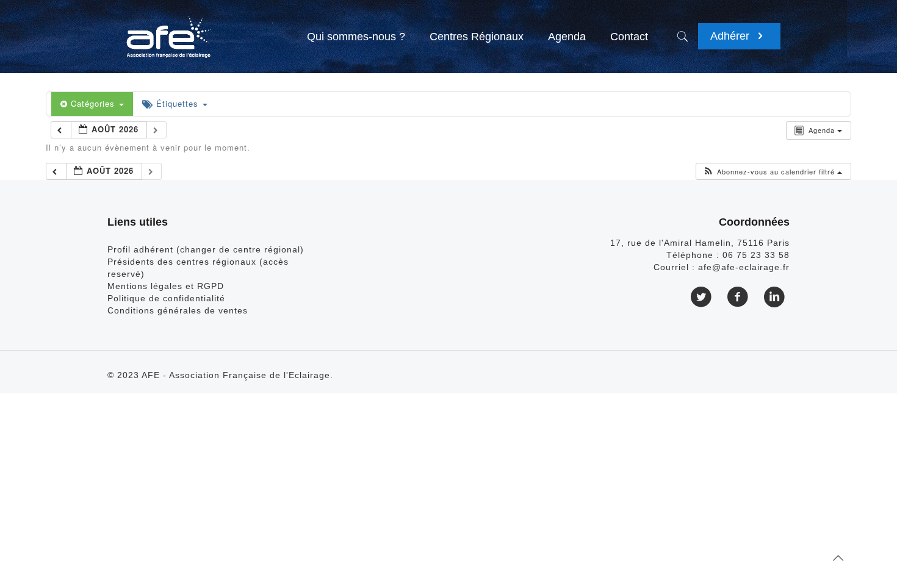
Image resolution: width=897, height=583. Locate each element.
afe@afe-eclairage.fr (744, 267)
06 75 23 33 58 (756, 255)
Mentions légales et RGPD (165, 286)
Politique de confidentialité (166, 298)
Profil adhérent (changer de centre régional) (205, 249)
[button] (772, 171)
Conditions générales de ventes (177, 310)
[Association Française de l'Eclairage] (168, 30)
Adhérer (731, 36)
